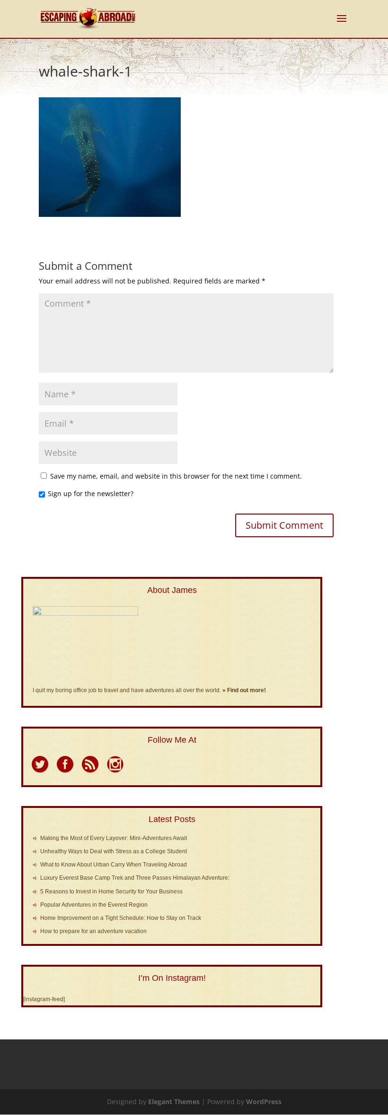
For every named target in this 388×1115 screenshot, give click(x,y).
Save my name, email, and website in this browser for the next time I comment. (176, 476)
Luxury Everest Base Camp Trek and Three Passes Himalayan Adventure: (134, 878)
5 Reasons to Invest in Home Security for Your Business (111, 891)
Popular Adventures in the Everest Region (94, 904)
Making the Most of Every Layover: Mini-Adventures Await (113, 838)
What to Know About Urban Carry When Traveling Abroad (113, 864)
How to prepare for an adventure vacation (93, 931)
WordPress (264, 1101)
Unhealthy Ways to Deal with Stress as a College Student (113, 851)
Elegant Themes (174, 1101)
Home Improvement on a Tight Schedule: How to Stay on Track (120, 918)
